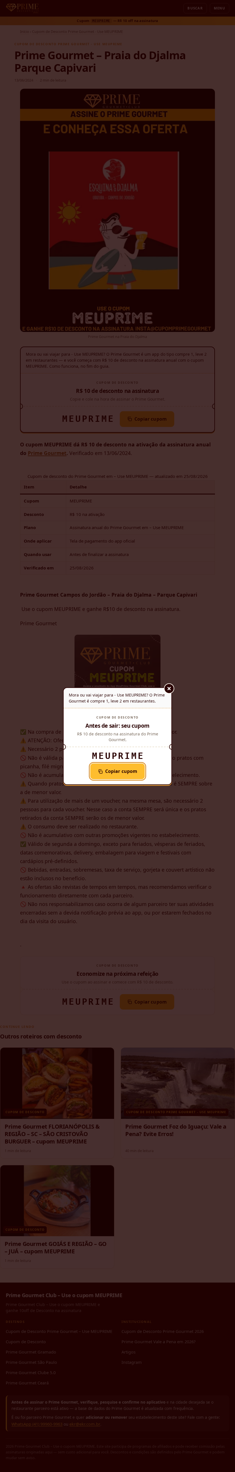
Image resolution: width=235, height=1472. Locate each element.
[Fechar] (169, 688)
